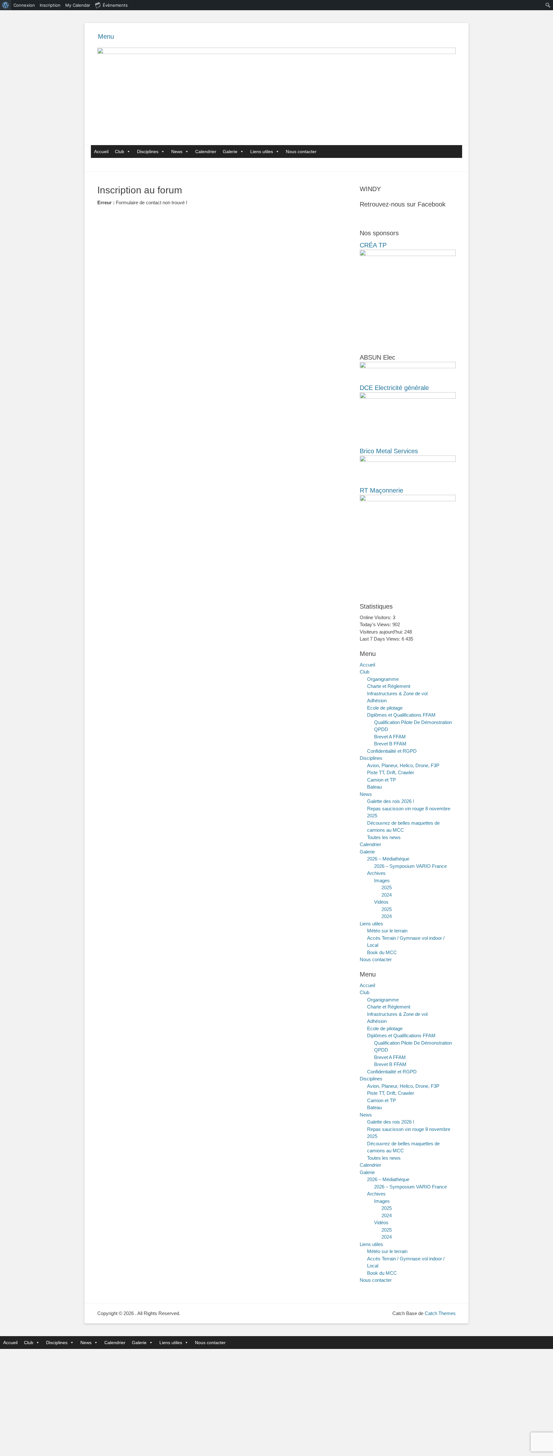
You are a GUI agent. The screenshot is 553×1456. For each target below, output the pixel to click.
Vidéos (381, 902)
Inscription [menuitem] (50, 5)
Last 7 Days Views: (381, 639)
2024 (386, 895)
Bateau (374, 787)
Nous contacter (301, 151)
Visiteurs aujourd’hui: (382, 632)
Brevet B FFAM (390, 743)
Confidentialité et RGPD (392, 751)
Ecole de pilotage (385, 708)
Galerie (230, 151)
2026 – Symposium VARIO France (410, 866)
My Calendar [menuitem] (77, 5)
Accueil (101, 151)
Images (382, 880)
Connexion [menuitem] (24, 5)
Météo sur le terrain (387, 930)
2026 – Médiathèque (388, 858)
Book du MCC (382, 952)
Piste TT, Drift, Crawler (390, 772)
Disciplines (147, 151)
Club (119, 151)
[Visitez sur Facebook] (363, 218)
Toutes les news (384, 837)
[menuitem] (5, 5)
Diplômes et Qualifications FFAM (401, 715)
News (176, 151)
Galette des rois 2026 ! (390, 801)
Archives (376, 873)
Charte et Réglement (388, 686)
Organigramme (383, 679)
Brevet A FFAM (390, 736)
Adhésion (377, 700)
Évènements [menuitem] (115, 5)
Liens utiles (261, 151)
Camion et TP (381, 780)
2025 (386, 887)
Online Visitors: (376, 617)
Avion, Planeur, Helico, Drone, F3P (403, 765)
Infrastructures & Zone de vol (397, 693)
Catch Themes (440, 1313)
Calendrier (205, 151)
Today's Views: (376, 624)
